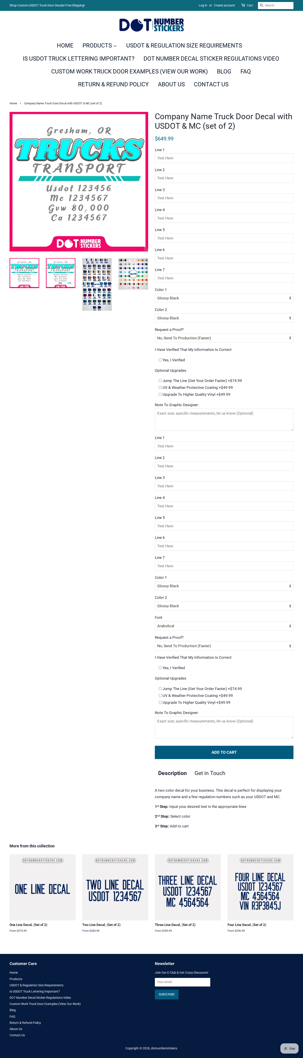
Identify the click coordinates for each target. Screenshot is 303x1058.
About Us (171, 84)
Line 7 (160, 269)
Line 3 (160, 190)
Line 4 (160, 210)
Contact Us (211, 84)
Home (65, 45)
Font (158, 617)
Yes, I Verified (173, 360)
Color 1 (161, 289)
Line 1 (160, 150)
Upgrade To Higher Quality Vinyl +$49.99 (196, 394)
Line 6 (160, 249)
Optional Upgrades (170, 370)
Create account (224, 5)
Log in (203, 5)
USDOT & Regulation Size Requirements (184, 45)
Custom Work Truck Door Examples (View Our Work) (129, 71)
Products (98, 45)
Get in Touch (210, 773)
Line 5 (160, 229)
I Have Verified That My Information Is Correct (193, 349)
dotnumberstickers (164, 1048)
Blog (224, 71)
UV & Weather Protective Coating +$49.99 (197, 387)
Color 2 (161, 309)
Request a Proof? (169, 329)
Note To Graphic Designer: (177, 405)
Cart (250, 5)
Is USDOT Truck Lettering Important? (78, 58)
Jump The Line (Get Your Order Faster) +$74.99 (202, 380)
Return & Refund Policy (113, 84)
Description (172, 773)
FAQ (245, 71)
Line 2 (160, 170)
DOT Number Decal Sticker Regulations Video (211, 58)
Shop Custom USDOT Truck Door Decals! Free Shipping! (47, 5)
